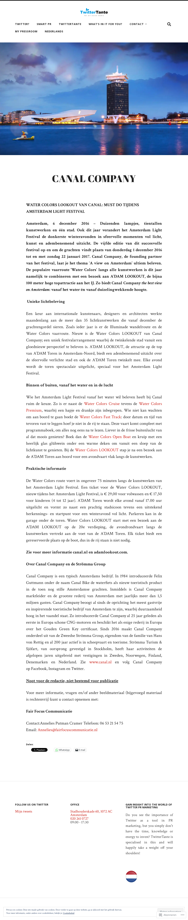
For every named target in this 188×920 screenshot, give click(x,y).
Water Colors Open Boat (109, 437)
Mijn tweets (23, 811)
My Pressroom (26, 31)
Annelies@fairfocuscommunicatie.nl (67, 730)
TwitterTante (70, 24)
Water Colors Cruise (102, 403)
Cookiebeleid (68, 913)
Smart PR (44, 24)
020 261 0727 (79, 818)
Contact (137, 24)
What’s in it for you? (105, 24)
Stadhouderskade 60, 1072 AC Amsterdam (91, 813)
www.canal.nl (100, 662)
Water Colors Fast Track (100, 417)
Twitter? (22, 24)
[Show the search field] (169, 24)
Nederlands (54, 31)
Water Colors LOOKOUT (96, 450)
